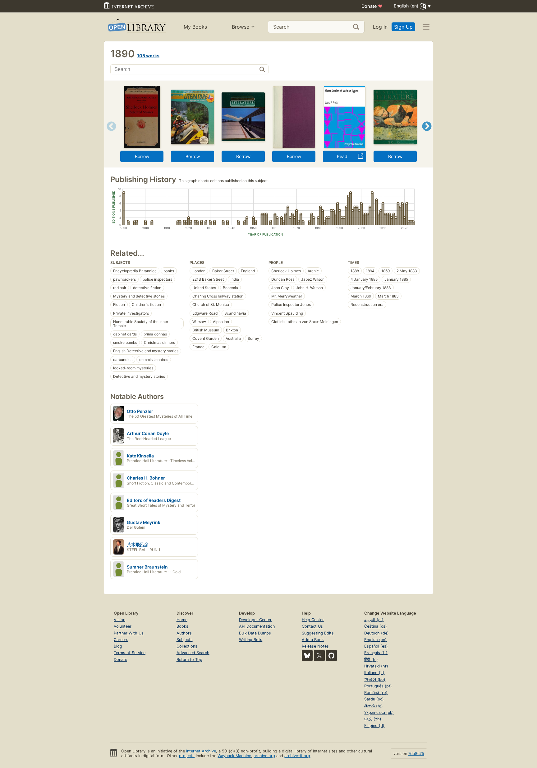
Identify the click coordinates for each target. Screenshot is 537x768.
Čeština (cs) (375, 626)
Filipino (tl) (374, 725)
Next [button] (427, 134)
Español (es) (376, 646)
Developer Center (255, 619)
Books (182, 626)
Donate (372, 6)
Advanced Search (193, 652)
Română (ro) (376, 692)
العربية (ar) (373, 619)
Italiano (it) (374, 672)
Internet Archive (201, 751)
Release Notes (315, 646)
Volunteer (122, 626)
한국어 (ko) (374, 679)
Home (182, 619)
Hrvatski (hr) (376, 666)
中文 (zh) (372, 719)
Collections (187, 646)
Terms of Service (129, 652)
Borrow (142, 156)
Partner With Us (129, 633)
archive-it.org (297, 755)
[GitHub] (331, 655)
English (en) (375, 639)
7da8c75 (416, 753)
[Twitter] (319, 655)
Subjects (185, 639)
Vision (119, 619)
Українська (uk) (379, 712)
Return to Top (189, 659)
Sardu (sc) (374, 699)
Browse (240, 27)
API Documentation (257, 626)
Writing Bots (250, 639)
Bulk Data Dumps (255, 633)
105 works (148, 55)
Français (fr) (376, 652)
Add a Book (313, 639)
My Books (195, 27)
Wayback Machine (234, 755)
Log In (380, 27)
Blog (118, 646)
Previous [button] (109, 134)
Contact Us (312, 626)
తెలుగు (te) (373, 706)
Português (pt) (378, 686)
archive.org (264, 755)
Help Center (313, 619)
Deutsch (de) (376, 633)
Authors (184, 633)
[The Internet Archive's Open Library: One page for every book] (136, 27)
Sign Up (403, 27)
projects (187, 755)
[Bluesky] (307, 655)
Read (342, 156)
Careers (121, 639)
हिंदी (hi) (371, 659)
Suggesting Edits (318, 633)
